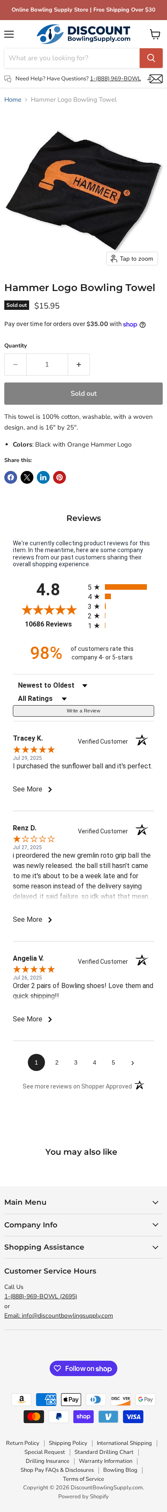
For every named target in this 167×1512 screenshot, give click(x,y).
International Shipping (124, 1443)
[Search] (151, 58)
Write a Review (83, 710)
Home (12, 99)
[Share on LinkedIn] (43, 477)
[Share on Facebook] (10, 477)
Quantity (15, 346)
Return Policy (22, 1443)
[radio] (121, 587)
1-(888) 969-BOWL (115, 78)
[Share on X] (27, 477)
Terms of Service (83, 1479)
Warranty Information (105, 1461)
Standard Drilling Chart (104, 1452)
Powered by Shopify (83, 1496)
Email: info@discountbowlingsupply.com (58, 1316)
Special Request (44, 1452)
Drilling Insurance (47, 1461)
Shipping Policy (68, 1443)
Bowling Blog (120, 1470)
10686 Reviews (54, 624)
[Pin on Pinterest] (59, 477)
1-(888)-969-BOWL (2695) (40, 1296)
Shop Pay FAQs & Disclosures (57, 1470)
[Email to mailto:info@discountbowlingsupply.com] (155, 78)
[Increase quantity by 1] (79, 364)
